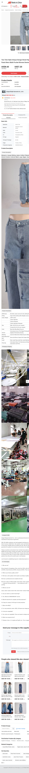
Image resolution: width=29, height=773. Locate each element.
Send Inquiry (14, 73)
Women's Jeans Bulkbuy (20, 760)
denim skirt (16, 731)
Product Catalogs (21, 728)
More (2, 762)
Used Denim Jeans (7, 757)
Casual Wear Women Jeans (8, 747)
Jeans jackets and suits (6, 731)
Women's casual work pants (7, 734)
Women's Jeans (26, 10)
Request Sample (25, 76)
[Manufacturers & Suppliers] (14, 2)
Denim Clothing (18, 10)
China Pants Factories (15, 753)
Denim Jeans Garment (7, 760)
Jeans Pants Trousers (18, 757)
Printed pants (17, 734)
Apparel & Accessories (9, 10)
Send (13, 651)
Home (2, 10)
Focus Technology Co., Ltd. (18, 767)
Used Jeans (5, 753)
